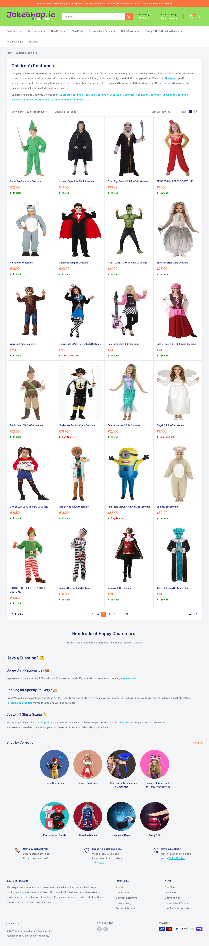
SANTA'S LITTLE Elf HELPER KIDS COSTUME (28, 589)
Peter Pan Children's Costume (25, 181)
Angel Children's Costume (170, 425)
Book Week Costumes (122, 94)
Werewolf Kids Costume (22, 343)
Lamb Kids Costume (167, 506)
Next (191, 614)
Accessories (35, 31)
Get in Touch (123, 892)
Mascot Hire (171, 892)
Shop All (198, 742)
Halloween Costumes (148, 94)
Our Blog (170, 886)
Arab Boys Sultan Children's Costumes (128, 181)
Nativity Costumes (22, 99)
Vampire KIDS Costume (120, 587)
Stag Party (77, 31)
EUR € (11, 923)
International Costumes (48, 99)
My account (168, 18)
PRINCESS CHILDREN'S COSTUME (175, 181)
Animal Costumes (74, 99)
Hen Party (56, 31)
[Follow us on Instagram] (105, 929)
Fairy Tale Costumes (96, 94)
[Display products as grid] (190, 111)
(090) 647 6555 (177, 857)
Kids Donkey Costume (21, 262)
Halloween (171, 78)
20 (127, 614)
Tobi (21, 935)
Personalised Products (19, 702)
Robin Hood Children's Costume (26, 425)
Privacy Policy (124, 903)
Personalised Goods (100, 31)
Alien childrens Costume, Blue (173, 587)
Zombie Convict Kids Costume (75, 587)
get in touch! (128, 678)
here (105, 727)
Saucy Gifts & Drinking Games (162, 31)
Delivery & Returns (126, 897)
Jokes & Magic (15, 41)
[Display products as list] (195, 111)
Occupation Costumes (175, 94)
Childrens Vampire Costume (73, 262)
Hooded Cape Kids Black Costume (77, 181)
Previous (20, 614)
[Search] (129, 16)
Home (10, 52)
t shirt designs (125, 722)
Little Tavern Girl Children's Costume (176, 343)
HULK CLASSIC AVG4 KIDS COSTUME (127, 262)
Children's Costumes (26, 52)
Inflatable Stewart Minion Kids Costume (129, 506)
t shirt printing (45, 722)
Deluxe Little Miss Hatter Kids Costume (80, 343)
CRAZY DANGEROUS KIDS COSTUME (29, 506)
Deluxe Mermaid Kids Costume (124, 425)
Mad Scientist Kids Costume (74, 506)
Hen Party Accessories (178, 908)
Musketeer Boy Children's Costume (77, 425)
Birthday (33, 41)
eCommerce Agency (38, 935)
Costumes (12, 31)
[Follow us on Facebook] (99, 929)
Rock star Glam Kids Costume (123, 343)
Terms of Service (125, 908)
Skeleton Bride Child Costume (172, 262)
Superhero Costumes (70, 94)
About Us (121, 886)
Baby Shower (128, 31)
